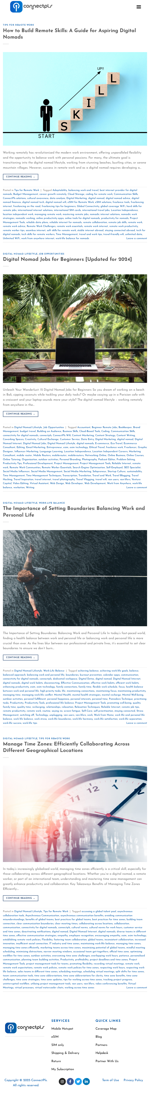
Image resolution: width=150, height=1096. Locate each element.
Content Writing (126, 435)
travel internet (43, 479)
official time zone (119, 951)
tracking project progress (117, 979)
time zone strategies (27, 979)
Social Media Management (46, 471)
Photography (89, 459)
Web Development (95, 483)
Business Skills (70, 431)
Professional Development (38, 463)
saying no (57, 711)
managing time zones (128, 943)
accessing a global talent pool (99, 911)
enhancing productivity (16, 687)
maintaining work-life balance (98, 943)
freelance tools (121, 202)
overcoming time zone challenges (71, 955)
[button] (139, 7)
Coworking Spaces (13, 439)
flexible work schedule (105, 687)
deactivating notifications (36, 931)
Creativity (30, 439)
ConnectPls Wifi (62, 435)
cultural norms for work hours (105, 927)
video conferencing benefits (111, 983)
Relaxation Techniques (87, 707)
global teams (95, 939)
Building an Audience (49, 431)
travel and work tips (90, 234)
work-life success (12, 723)
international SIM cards (67, 210)
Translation (85, 475)
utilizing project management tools (51, 983)
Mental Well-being (132, 695)
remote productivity (14, 711)
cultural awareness (37, 198)
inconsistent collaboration (118, 939)
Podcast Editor (106, 459)
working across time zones (79, 987)
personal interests (81, 699)
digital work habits (32, 683)
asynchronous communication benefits (82, 915)
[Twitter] (78, 1081)
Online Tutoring (12, 459)
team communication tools (18, 975)
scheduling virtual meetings (98, 971)
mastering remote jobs (75, 214)
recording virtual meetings (109, 963)
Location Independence (124, 210)
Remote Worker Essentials (56, 467)
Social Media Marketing (77, 471)
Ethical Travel (97, 447)
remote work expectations (17, 967)
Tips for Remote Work (18, 25)
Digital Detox (86, 679)
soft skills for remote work (61, 230)
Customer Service (70, 439)
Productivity (16, 703)
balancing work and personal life (45, 675)
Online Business (116, 455)
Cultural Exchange (48, 439)
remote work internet (96, 226)
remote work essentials (70, 226)
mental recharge (111, 695)
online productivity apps (50, 218)
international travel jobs (96, 210)
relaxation (67, 707)
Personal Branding (70, 459)
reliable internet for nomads (65, 222)
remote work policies (45, 967)
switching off (27, 715)
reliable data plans (37, 222)
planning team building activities (40, 959)
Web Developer (74, 483)
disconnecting (52, 683)
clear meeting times (66, 923)
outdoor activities (48, 459)
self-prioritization (103, 711)
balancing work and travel (83, 190)
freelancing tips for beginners (59, 206)
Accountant (83, 427)
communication (129, 675)
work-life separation (130, 719)
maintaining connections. (81, 691)
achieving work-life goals (114, 671)
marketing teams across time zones (60, 947)
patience (124, 955)
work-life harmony (82, 719)
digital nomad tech (33, 202)
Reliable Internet (121, 463)
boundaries (72, 675)
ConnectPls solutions (14, 198)
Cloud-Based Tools (89, 431)
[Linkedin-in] (86, 1081)
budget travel (28, 431)
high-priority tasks (50, 691)
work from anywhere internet (37, 238)
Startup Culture (117, 471)
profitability (81, 959)
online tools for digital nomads (82, 218)
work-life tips (30, 723)
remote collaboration (95, 222)
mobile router (24, 455)
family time (85, 687)
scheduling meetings (70, 971)
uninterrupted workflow (16, 983)
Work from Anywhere (119, 483)
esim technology (79, 447)
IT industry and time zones (64, 943)
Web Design (57, 483)
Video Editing (21, 483)
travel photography (64, 479)
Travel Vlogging (85, 479)
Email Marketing (35, 447)
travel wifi (101, 479)
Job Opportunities (51, 254)
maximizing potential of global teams (103, 947)
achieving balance (88, 671)
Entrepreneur (54, 447)
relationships (53, 707)
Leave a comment (136, 238)
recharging (38, 707)
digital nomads (85, 443)
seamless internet (36, 230)
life (63, 691)
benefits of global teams (40, 919)
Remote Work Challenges (41, 226)
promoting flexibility (81, 963)
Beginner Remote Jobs (104, 427)
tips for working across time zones (82, 979)
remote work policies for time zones (78, 967)
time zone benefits (114, 975)
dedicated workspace (65, 679)
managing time (12, 695)
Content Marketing (83, 435)
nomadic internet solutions (105, 214)
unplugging (55, 715)
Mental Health (62, 695)
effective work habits (102, 683)
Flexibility (47, 939)
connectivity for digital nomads (20, 435)
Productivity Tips (12, 463)
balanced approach (14, 675)
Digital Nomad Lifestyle (20, 254)
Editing (21, 447)
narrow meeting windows (58, 951)
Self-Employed (114, 467)
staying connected (124, 711)
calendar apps (111, 675)
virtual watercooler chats (49, 987)
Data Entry (87, 439)
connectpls (46, 435)
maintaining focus (106, 691)
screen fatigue (72, 711)
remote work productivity (123, 226)
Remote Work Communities (25, 467)
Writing (30, 487)
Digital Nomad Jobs (34, 443)
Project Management (66, 463)
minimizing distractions (29, 951)
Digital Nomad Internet (126, 679)
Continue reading (20, 177)
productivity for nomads (115, 218)
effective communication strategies (36, 935)
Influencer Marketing (26, 451)
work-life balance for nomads (72, 238)
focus (122, 687)
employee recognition (81, 935)
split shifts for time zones (130, 971)
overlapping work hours (104, 955)
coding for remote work (99, 194)
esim (65, 447)
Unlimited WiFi (11, 238)
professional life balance (60, 703)
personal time (100, 699)
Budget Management (25, 194)
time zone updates (51, 979)
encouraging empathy (107, 935)
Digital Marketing (76, 198)
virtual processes (24, 987)
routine (46, 711)
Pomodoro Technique (121, 699)
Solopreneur (99, 471)
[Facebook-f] (70, 1081)
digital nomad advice (118, 198)
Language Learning (51, 451)
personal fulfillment (35, 699)
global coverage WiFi (113, 206)
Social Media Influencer (16, 471)
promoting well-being (119, 703)
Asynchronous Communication (42, 915)
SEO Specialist (132, 467)
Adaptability (60, 190)
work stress (40, 719)
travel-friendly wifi (113, 234)
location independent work (18, 214)
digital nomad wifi (56, 202)
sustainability (134, 471)
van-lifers (125, 479)
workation (19, 487)
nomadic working (25, 218)
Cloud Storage (76, 194)
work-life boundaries (59, 719)
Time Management (67, 234)
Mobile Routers (42, 455)
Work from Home (104, 715)
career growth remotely (52, 194)
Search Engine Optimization (89, 467)
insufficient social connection (32, 943)
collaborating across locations (96, 923)
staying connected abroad (120, 230)
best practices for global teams (73, 919)
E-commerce (102, 443)
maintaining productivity (132, 691)
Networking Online (95, 455)
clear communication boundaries (35, 923)
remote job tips (130, 707)
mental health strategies (86, 695)
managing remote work (48, 214)
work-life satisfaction (106, 719)
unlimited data (133, 234)
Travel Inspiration (23, 479)
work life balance (23, 719)
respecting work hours (112, 967)
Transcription (69, 475)
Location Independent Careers (110, 451)
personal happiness (58, 699)
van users (113, 479)
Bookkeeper (125, 427)
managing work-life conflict (37, 695)
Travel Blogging (121, 475)
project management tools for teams (47, 963)
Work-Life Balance (52, 503)
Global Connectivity (88, 206)
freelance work (114, 447)
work (90, 715)
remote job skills (117, 222)
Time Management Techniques (43, 475)
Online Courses (135, 455)
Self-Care (87, 711)
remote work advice (14, 226)
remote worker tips (13, 230)
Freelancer (130, 447)
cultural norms (79, 927)
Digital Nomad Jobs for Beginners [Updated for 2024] (67, 259)
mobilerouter (59, 455)
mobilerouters (76, 455)
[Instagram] (62, 1081)
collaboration (121, 923)
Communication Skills (126, 194)
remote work (135, 222)
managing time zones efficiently (21, 947)
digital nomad (96, 198)
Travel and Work (101, 475)
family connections (66, 687)
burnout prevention (91, 675)
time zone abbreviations (48, 975)
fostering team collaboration (70, 939)
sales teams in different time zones (37, 971)
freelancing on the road (26, 206)
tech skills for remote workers (37, 234)
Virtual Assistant (39, 483)
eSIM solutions (103, 202)
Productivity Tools (35, 703)
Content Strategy (105, 435)
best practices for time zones (108, 919)
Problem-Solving (126, 459)
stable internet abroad (90, 230)
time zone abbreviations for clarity (83, 975)
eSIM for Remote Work (81, 202)
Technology (42, 715)
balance (133, 671)
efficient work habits (127, 683)
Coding (105, 431)
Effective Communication (75, 683)
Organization (29, 459)
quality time (24, 707)
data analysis (57, 198)
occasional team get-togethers (90, 951)
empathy (63, 935)
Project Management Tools (95, 463)
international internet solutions (35, 210)
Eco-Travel (116, 443)
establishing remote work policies (21, 939)
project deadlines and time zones (109, 959)
